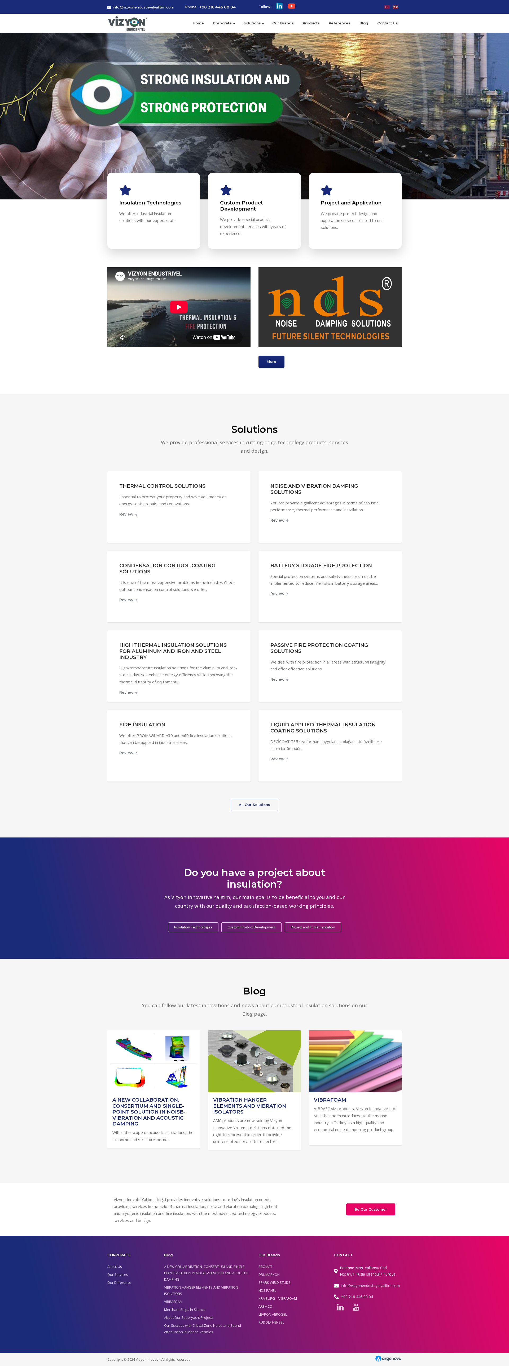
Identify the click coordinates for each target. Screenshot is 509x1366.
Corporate (222, 23)
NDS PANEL (267, 1290)
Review (126, 514)
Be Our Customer (370, 1209)
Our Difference (119, 1282)
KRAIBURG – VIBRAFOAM (277, 1298)
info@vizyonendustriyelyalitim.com (143, 7)
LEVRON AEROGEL (272, 1314)
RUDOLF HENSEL (271, 1322)
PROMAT (265, 1266)
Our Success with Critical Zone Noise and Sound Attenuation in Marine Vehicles (202, 1328)
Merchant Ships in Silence (184, 1309)
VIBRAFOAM (330, 1100)
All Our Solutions (254, 804)
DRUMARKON (269, 1274)
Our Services (117, 1274)
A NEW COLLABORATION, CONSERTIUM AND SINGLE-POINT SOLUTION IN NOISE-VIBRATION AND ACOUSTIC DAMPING (148, 1112)
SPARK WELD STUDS (274, 1282)
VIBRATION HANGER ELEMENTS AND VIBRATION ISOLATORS (249, 1106)
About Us (114, 1266)
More (271, 361)
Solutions (252, 23)
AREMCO (265, 1306)
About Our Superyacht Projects (189, 1317)
